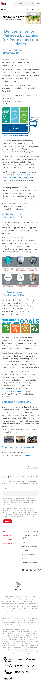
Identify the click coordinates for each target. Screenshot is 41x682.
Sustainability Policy (22, 175)
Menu (6, 9)
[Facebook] (23, 570)
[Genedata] (7, 666)
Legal (24, 542)
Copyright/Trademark (30, 531)
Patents (25, 550)
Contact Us (7, 535)
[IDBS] (19, 666)
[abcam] (19, 660)
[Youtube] (39, 570)
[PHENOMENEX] (30, 672)
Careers (6, 531)
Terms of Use (7, 512)
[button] (15, 3)
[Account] (32, 9)
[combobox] (24, 3)
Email (5, 489)
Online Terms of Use (29, 546)
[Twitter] (35, 570)
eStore (38, 3)
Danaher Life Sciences (30, 563)
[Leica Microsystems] (7, 672)
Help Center (7, 543)
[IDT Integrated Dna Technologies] (30, 666)
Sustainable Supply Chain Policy (15, 178)
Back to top (33, 467)
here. (21, 209)
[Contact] (27, 9)
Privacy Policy (27, 510)
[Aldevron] (30, 660)
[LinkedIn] (31, 570)
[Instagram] (27, 570)
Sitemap (25, 558)
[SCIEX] (7, 678)
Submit (7, 521)
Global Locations (9, 539)
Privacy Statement (29, 554)
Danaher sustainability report (13, 391)
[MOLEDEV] (19, 672)
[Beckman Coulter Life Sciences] (6, 3)
